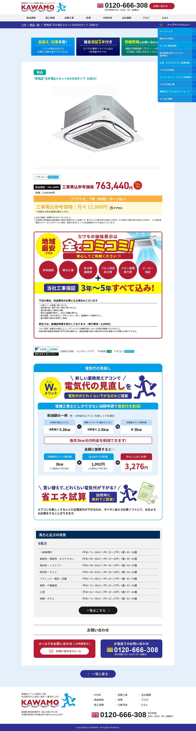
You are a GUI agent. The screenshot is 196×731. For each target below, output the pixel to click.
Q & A (165, 17)
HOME (97, 695)
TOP (23, 25)
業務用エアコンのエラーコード (175, 91)
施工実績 (50, 17)
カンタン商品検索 (168, 45)
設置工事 (69, 17)
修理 (88, 17)
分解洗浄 (107, 17)
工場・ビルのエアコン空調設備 (175, 62)
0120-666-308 (126, 5)
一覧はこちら (96, 610)
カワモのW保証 (167, 69)
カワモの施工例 (167, 84)
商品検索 (31, 17)
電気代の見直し (167, 38)
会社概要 (126, 17)
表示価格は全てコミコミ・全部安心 (172, 54)
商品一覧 (35, 25)
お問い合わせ (160, 6)
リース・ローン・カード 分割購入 (176, 77)
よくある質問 (166, 98)
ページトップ (166, 31)
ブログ (145, 17)
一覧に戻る (100, 674)
